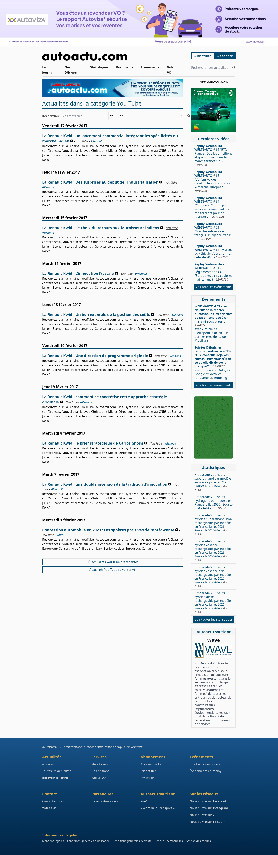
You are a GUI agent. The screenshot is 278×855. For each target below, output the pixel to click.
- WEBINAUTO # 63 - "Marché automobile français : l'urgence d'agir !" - (212, 231)
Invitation (147, 778)
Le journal (47, 70)
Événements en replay (205, 771)
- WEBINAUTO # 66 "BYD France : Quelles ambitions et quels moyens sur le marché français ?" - (213, 155)
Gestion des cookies (198, 841)
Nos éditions (70, 70)
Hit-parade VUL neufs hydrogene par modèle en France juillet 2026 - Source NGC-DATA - (213, 502)
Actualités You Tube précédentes (115, 562)
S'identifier (202, 56)
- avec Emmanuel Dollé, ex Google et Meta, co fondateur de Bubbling (213, 362)
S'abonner (225, 56)
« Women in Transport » (158, 808)
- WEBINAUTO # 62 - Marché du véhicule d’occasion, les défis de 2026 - (213, 251)
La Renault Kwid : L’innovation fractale (78, 273)
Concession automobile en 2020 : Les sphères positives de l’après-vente (108, 529)
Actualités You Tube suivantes (110, 569)
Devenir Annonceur (105, 801)
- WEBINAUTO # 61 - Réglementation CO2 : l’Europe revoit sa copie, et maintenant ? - (213, 271)
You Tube (82, 141)
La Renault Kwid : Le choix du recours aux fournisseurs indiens (100, 227)
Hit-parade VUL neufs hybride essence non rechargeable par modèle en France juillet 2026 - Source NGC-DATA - (212, 576)
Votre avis (49, 808)
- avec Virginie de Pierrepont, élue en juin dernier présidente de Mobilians (213, 323)
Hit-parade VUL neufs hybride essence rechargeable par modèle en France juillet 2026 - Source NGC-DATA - (212, 550)
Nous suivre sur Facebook (208, 801)
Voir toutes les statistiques (214, 619)
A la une (48, 764)
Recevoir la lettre (55, 778)
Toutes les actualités (56, 771)
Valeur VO (172, 70)
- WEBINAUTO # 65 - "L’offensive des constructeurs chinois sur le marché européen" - (212, 181)
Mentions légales (53, 841)
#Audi (60, 535)
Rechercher (50, 116)
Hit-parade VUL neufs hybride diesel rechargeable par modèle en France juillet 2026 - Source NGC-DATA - (212, 602)
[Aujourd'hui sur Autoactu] (113, 56)
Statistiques (99, 67)
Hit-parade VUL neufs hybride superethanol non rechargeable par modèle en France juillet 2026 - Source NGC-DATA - (213, 524)
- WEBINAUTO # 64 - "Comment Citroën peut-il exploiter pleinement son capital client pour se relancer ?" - (212, 207)
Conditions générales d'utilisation (88, 841)
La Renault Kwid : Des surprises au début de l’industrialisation (100, 182)
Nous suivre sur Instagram (209, 808)
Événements (150, 67)
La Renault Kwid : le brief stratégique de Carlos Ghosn (92, 443)
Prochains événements (206, 764)
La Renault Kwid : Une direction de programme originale (95, 355)
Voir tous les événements (214, 287)
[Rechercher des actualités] (234, 67)
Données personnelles (169, 841)
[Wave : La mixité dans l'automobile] (213, 650)
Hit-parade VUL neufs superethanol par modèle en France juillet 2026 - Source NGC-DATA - (212, 482)
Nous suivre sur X (202, 815)
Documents (124, 67)
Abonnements (151, 764)
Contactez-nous (53, 801)
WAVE (144, 801)
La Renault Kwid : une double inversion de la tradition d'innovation (104, 484)
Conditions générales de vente (132, 841)
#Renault (97, 141)
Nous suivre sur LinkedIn (207, 822)
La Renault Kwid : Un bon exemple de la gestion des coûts (96, 314)
